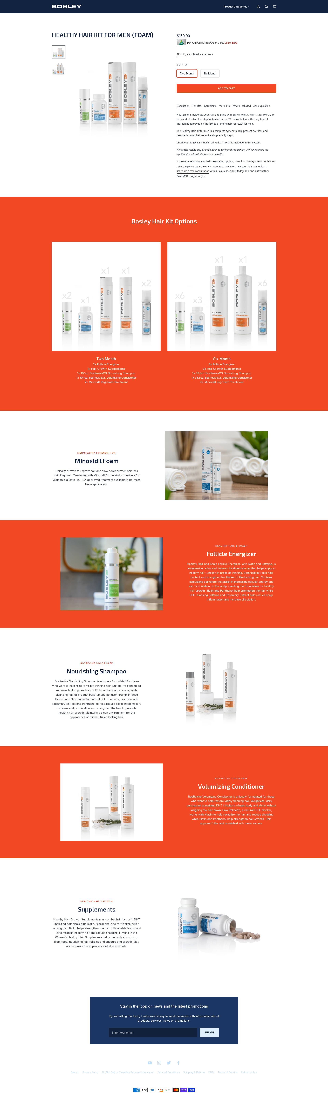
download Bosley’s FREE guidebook (255, 161)
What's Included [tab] (242, 105)
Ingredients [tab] (210, 105)
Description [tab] (183, 105)
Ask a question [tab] (261, 105)
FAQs (211, 1072)
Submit (209, 1032)
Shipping (182, 54)
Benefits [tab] (196, 105)
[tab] (58, 52)
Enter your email (122, 1032)
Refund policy (249, 1072)
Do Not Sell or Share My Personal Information (128, 1072)
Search (75, 1072)
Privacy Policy (91, 1072)
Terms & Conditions (169, 1072)
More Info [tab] (224, 105)
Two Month (187, 73)
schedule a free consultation (193, 171)
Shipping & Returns (194, 1072)
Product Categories (235, 6)
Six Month (210, 73)
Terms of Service (228, 1072)
